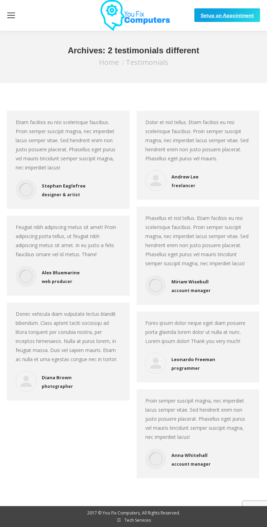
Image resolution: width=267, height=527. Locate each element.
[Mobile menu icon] (11, 15)
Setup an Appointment (227, 15)
